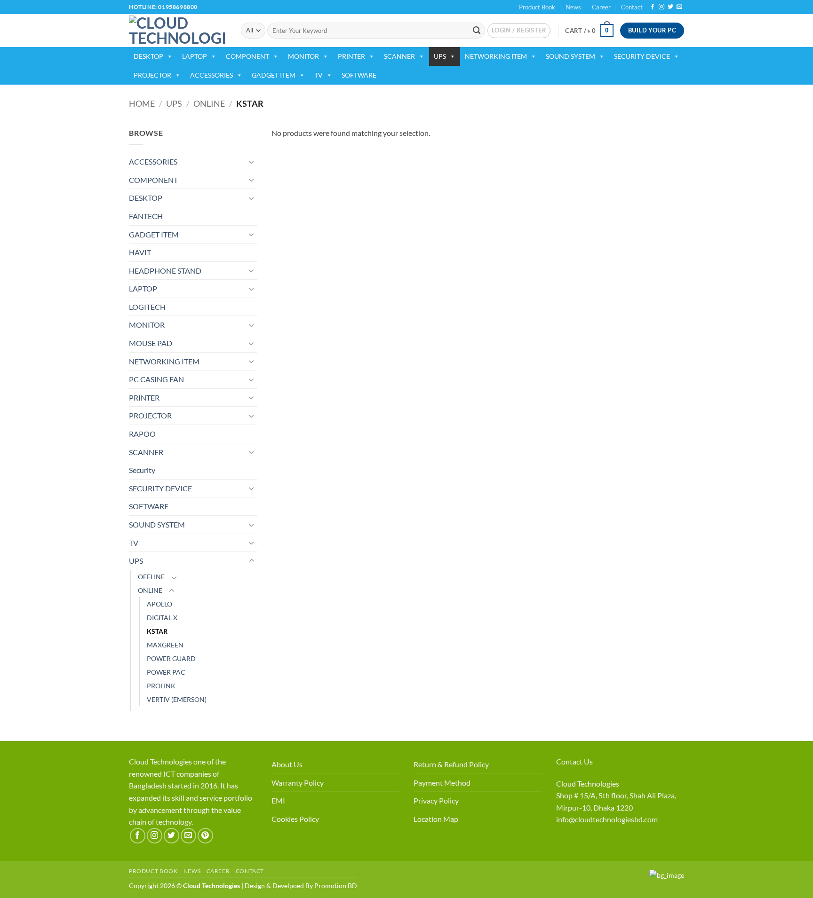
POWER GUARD (171, 658)
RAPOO (142, 433)
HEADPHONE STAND (165, 270)
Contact (632, 7)
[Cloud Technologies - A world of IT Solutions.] (178, 31)
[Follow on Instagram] (661, 7)
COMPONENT (247, 56)
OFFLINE (151, 577)
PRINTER (351, 56)
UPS (440, 56)
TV (318, 75)
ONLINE (209, 103)
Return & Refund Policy (451, 764)
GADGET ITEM (273, 75)
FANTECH (146, 216)
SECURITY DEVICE (642, 56)
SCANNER (399, 56)
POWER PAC (166, 672)
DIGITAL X (162, 618)
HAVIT (140, 252)
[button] (518, 30)
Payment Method (442, 782)
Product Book (537, 7)
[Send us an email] (679, 7)
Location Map (436, 818)
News (573, 7)
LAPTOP (194, 56)
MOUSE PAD (150, 343)
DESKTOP (148, 56)
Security (142, 469)
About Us (287, 764)
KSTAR (157, 631)
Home (142, 103)
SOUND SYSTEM (570, 56)
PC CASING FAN (156, 379)
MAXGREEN (165, 645)
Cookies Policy (295, 818)
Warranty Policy (297, 782)
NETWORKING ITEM (496, 56)
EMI (278, 800)
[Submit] (477, 31)
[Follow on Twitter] (670, 7)
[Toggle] (251, 161)
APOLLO (159, 604)
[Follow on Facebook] (652, 7)
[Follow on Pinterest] (205, 835)
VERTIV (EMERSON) (177, 699)
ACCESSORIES (211, 75)
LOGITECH (147, 306)
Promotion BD (335, 886)
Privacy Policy (436, 800)
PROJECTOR (152, 75)
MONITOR (303, 56)
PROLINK (161, 686)
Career (601, 7)
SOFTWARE (359, 75)
